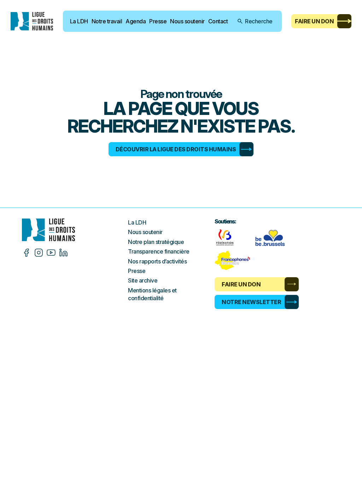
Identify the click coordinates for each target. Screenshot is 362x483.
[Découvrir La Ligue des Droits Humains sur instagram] (38, 252)
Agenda (135, 21)
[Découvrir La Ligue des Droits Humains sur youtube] (51, 252)
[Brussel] (272, 237)
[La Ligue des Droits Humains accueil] (75, 230)
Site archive (142, 280)
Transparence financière (158, 251)
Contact (218, 21)
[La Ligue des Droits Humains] (32, 21)
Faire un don (314, 21)
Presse (158, 21)
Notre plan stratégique (156, 241)
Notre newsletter (251, 301)
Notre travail (107, 21)
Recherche (259, 21)
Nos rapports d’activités (157, 261)
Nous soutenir (187, 21)
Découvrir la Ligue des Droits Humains (176, 149)
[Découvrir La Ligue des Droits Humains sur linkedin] (63, 252)
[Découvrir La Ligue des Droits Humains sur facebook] (26, 252)
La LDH (79, 21)
